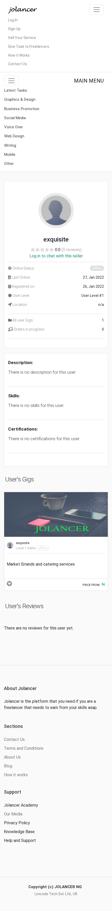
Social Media (15, 118)
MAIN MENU (89, 81)
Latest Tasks (15, 90)
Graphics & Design (19, 99)
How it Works (19, 55)
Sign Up (14, 29)
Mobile (9, 154)
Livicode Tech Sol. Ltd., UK (56, 894)
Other (9, 163)
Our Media (13, 814)
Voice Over (13, 127)
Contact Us (17, 64)
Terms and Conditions (23, 748)
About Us (12, 757)
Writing (10, 145)
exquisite (22, 543)
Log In (13, 20)
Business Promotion (21, 108)
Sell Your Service (22, 38)
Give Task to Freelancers (28, 46)
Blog (8, 765)
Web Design (14, 136)
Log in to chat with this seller (56, 255)
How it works (16, 774)
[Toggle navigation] (96, 9)
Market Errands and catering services (41, 564)
